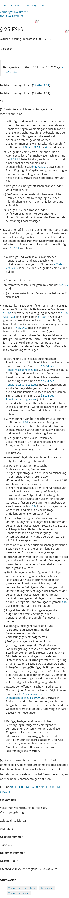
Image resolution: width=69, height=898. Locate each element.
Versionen (6, 48)
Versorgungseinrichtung (22, 888)
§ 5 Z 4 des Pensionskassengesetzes (30, 368)
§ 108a (7, 313)
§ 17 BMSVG (19, 328)
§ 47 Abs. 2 (39, 167)
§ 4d (25, 422)
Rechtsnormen (12, 5)
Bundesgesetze (35, 5)
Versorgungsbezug (18, 893)
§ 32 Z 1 (14, 248)
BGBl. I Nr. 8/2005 (28, 787)
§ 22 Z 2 (15, 159)
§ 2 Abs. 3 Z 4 (41, 85)
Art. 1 (12, 787)
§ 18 (64, 602)
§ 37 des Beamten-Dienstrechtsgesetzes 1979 (24, 696)
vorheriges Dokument (14, 12)
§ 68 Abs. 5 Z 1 (31, 147)
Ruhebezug (47, 888)
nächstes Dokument (12, 15)
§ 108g (42, 317)
